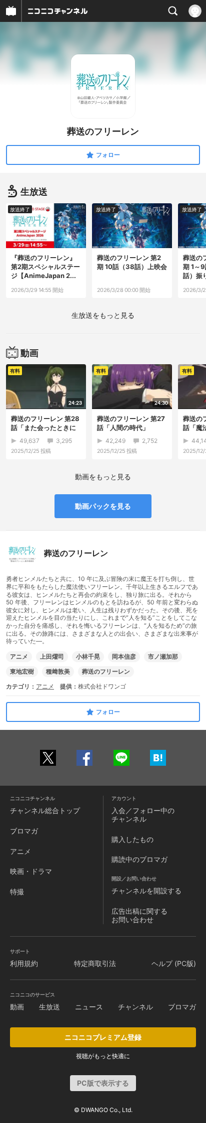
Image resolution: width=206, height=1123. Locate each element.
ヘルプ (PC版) (174, 963)
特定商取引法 (95, 963)
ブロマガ (24, 831)
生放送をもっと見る (103, 315)
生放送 (49, 1006)
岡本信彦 (124, 656)
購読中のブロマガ (140, 859)
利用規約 (24, 963)
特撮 (17, 891)
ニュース (89, 1006)
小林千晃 (88, 656)
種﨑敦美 (58, 671)
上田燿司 (52, 656)
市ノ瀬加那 (163, 656)
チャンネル (135, 1006)
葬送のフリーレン (106, 671)
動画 (17, 1006)
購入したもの (133, 839)
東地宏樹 (22, 671)
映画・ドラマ (31, 871)
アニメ (19, 656)
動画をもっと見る (103, 476)
